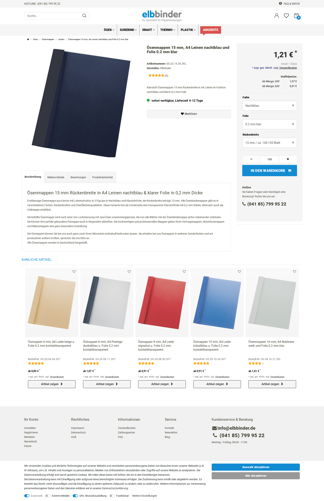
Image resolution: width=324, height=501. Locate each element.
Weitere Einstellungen (144, 495)
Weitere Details (55, 177)
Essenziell (36, 495)
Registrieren (31, 432)
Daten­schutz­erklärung (115, 488)
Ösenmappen (48, 39)
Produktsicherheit (102, 177)
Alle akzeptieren (255, 475)
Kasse (27, 445)
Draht (147, 30)
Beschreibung (33, 176)
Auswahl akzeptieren (255, 467)
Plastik (187, 30)
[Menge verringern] (251, 159)
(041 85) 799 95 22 (266, 204)
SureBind (127, 30)
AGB (73, 436)
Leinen (61, 39)
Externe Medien (61, 495)
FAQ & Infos (291, 3)
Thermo (166, 30)
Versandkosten (288, 67)
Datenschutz (78, 432)
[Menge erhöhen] (288, 159)
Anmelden (30, 427)
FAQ (120, 436)
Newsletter (171, 432)
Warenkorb (30, 441)
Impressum (77, 427)
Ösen (108, 30)
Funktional (122, 495)
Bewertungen (78, 177)
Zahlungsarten (126, 432)
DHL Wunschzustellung (93, 495)
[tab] (32, 177)
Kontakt (169, 427)
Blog (167, 436)
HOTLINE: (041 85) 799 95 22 (42, 3)
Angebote (210, 30)
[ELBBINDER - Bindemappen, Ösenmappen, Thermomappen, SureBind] (162, 15)
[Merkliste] (286, 17)
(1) (166, 75)
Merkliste (190, 114)
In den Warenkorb (268, 170)
